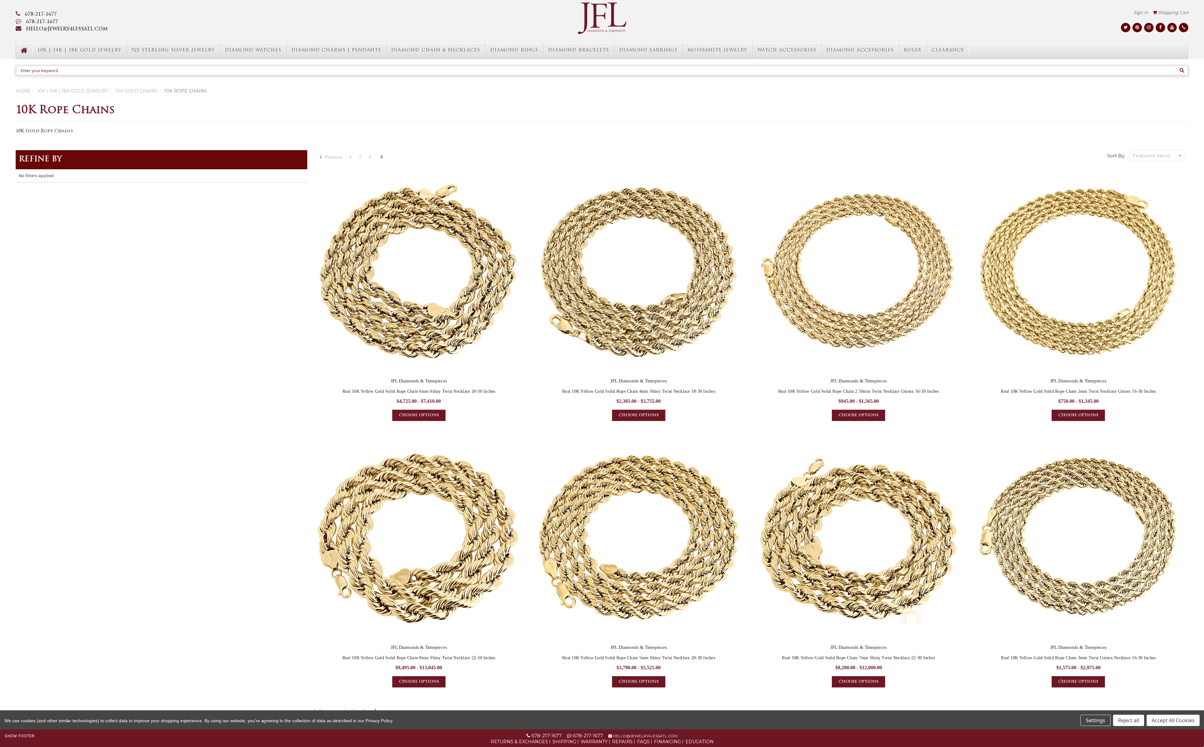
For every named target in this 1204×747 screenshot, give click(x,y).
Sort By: (1116, 156)
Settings (1095, 720)
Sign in (1141, 12)
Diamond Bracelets (578, 50)
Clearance (948, 50)
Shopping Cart (1172, 12)
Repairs (622, 741)
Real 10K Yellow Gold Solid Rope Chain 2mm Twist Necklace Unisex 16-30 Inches (1078, 391)
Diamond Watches (253, 50)
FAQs (643, 741)
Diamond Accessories (860, 50)
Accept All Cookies (1173, 720)
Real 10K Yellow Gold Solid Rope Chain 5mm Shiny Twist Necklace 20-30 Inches (638, 657)
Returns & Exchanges (519, 741)
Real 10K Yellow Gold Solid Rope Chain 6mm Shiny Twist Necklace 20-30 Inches (418, 391)
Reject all (1128, 720)
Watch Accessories (786, 50)
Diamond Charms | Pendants (336, 50)
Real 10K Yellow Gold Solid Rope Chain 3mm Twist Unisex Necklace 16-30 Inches (1078, 657)
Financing (667, 741)
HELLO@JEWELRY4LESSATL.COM (67, 29)
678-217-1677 (41, 14)
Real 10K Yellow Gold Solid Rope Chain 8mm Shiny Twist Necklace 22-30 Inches (418, 657)
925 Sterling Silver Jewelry (173, 50)
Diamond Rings (514, 50)
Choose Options (419, 415)
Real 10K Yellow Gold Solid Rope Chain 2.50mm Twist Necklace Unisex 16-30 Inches (858, 391)
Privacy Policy (379, 720)
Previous (333, 157)
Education (699, 741)
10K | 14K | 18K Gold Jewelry (79, 50)
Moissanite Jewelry (717, 50)
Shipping (564, 741)
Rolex (912, 50)
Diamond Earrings (648, 50)
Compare (417, 276)
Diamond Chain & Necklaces (435, 50)
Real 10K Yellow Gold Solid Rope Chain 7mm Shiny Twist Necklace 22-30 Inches (858, 657)
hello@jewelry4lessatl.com (645, 736)
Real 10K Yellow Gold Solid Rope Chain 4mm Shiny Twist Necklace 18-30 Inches (638, 391)
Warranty (594, 741)
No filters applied (36, 175)
